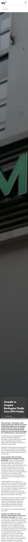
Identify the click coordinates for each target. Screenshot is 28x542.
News (6, 9)
